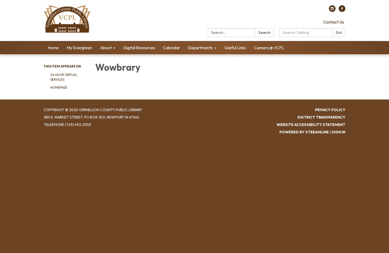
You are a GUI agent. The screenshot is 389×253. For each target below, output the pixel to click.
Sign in (338, 132)
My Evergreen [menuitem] (79, 47)
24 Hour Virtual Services (63, 77)
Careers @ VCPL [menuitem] (269, 47)
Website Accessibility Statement (311, 124)
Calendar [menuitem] (171, 47)
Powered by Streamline (304, 132)
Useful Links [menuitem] (235, 47)
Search (264, 32)
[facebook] (342, 10)
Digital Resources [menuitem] (139, 47)
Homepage (58, 87)
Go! (339, 32)
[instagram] (332, 10)
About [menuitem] (106, 47)
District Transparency (321, 117)
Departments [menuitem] (200, 47)
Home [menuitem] (53, 47)
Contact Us (333, 22)
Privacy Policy (330, 109)
